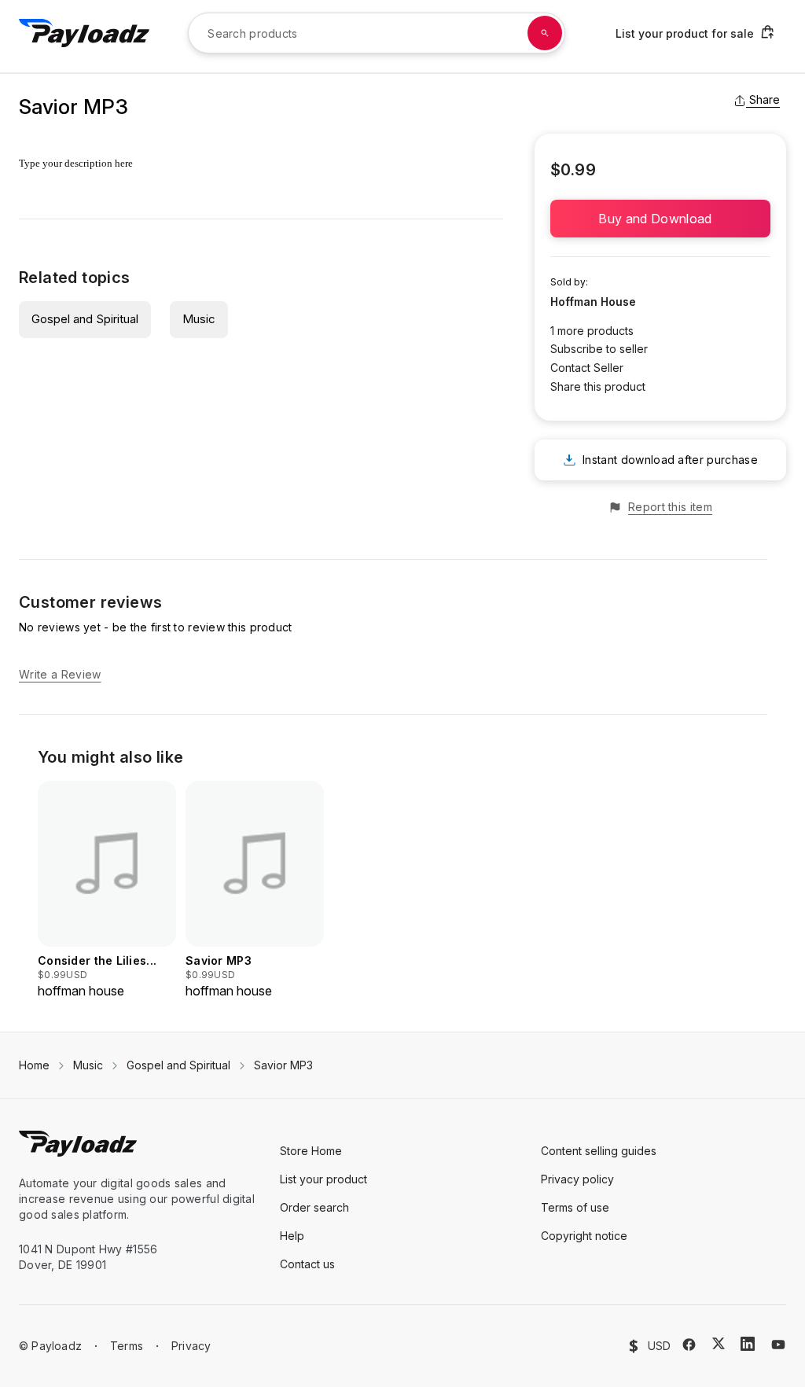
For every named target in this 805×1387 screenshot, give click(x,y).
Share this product (597, 386)
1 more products (592, 330)
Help (292, 1235)
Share (764, 99)
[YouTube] (778, 1344)
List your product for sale (685, 33)
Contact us (307, 1264)
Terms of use (575, 1207)
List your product (323, 1179)
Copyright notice (584, 1235)
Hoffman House (593, 301)
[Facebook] (689, 1344)
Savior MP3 (283, 1065)
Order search (314, 1207)
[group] (107, 890)
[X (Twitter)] (718, 1343)
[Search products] (544, 33)
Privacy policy (577, 1179)
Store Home (311, 1150)
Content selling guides (598, 1150)
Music (198, 318)
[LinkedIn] (748, 1344)
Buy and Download (660, 218)
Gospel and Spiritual (84, 318)
